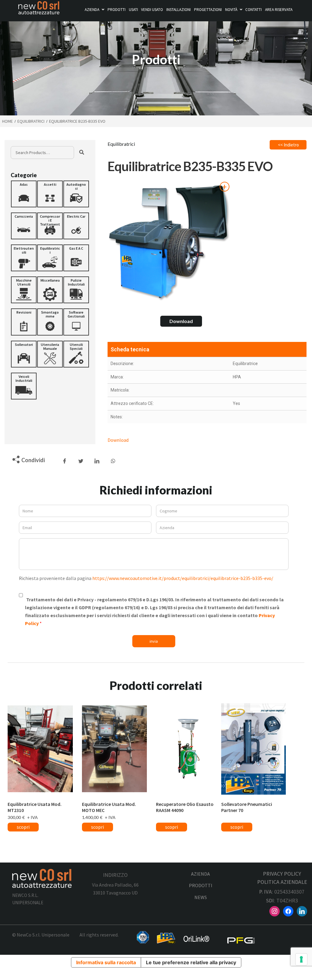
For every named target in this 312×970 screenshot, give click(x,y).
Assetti (50, 184)
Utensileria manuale (50, 346)
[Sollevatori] (24, 354)
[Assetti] (50, 194)
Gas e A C (76, 248)
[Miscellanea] (50, 289)
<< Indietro (288, 145)
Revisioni (23, 312)
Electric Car (76, 216)
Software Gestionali (76, 314)
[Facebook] (288, 911)
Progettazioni (208, 9)
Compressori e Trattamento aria (50, 222)
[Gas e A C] (76, 257)
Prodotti (117, 9)
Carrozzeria (24, 216)
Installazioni (178, 9)
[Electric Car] (76, 226)
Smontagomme (50, 314)
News (200, 897)
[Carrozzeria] (24, 226)
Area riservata (278, 9)
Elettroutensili (24, 250)
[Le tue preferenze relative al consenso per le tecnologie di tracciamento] (301, 959)
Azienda (92, 9)
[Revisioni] (24, 321)
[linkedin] (302, 911)
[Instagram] (274, 911)
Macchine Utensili (24, 282)
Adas (24, 184)
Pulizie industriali (76, 282)
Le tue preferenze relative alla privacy (191, 962)
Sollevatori (24, 344)
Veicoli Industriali (24, 378)
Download (181, 321)
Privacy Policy (282, 873)
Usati (133, 9)
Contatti (253, 9)
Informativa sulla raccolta (106, 962)
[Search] (81, 152)
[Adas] (24, 194)
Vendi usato (152, 9)
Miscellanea (50, 280)
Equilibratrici (50, 250)
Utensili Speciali (76, 346)
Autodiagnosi (76, 186)
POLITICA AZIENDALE (282, 881)
